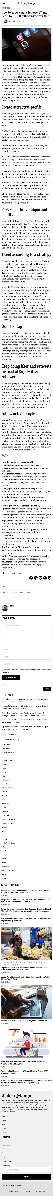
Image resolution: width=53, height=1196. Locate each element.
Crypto (4, 772)
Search (4, 684)
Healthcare (5, 815)
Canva (47, 245)
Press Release (6, 851)
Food (3, 799)
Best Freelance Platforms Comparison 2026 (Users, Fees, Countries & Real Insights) (24, 1063)
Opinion (4, 839)
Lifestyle (4, 827)
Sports (4, 863)
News (3, 835)
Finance (4, 796)
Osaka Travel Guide (8, 843)
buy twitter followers (17, 404)
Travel (4, 874)
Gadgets (4, 807)
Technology (6, 8)
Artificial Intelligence (8, 752)
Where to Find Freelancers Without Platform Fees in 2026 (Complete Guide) (24, 1072)
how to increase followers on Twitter (32, 74)
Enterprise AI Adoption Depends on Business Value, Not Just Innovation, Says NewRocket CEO (25, 700)
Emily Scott (6, 895)
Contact (4, 1128)
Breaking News (7, 760)
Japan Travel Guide (8, 819)
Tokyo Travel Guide (8, 870)
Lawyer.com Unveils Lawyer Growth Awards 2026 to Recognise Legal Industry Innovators (26, 919)
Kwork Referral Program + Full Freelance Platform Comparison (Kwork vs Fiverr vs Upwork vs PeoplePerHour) (26, 1081)
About (4, 1120)
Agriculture (5, 748)
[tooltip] (31, 578)
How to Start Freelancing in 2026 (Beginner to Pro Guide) (24, 1020)
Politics (4, 847)
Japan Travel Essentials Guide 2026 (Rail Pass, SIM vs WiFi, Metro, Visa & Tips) (25, 978)
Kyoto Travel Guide (8, 823)
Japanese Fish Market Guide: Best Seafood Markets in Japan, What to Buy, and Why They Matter (25, 728)
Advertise (5, 1132)
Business (4, 764)
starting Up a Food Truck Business (32, 429)
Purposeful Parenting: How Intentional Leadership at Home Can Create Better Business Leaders (25, 707)
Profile (4, 855)
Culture (4, 776)
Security (4, 859)
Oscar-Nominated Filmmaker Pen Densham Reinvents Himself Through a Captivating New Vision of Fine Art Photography (25, 714)
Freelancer (5, 803)
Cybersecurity (6, 780)
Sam (9, 21)
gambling (5, 811)
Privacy (4, 1124)
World (4, 878)
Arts (3, 756)
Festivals (4, 792)
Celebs (4, 768)
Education (5, 784)
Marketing (5, 831)
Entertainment (6, 788)
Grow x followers (26, 592)
